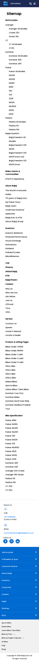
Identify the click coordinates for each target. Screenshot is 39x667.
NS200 (12, 79)
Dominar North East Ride (17, 401)
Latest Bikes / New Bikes (17, 390)
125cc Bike (10, 370)
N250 (11, 110)
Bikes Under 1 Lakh (14, 355)
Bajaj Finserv (11, 280)
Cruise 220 (14, 33)
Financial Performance (16, 237)
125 (10, 95)
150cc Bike (10, 374)
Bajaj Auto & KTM (13, 218)
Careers (5, 594)
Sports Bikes (11, 386)
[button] (34, 3)
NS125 (12, 103)
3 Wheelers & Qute (10, 559)
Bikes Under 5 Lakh (14, 362)
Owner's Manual (13, 332)
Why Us (9, 289)
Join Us (8, 301)
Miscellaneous (12, 256)
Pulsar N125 (10, 452)
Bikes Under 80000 (14, 351)
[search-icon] (26, 3)
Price (4, 615)
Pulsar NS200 (11, 432)
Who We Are (11, 293)
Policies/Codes (12, 253)
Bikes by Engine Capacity (12, 638)
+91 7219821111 (9, 517)
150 (10, 91)
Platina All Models (17, 122)
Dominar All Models (18, 56)
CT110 (11, 48)
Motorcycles (7, 552)
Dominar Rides (12, 397)
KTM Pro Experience (14, 179)
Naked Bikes (11, 382)
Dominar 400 (15, 60)
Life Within (10, 297)
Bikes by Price (7, 634)
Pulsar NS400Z (12, 448)
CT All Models (15, 44)
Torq (7, 308)
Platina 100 (14, 130)
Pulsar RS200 (11, 428)
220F (11, 99)
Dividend (9, 249)
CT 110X (8, 486)
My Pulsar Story (12, 202)
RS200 (12, 75)
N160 (11, 87)
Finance (9, 267)
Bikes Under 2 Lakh (14, 359)
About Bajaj (7, 573)
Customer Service (9, 566)
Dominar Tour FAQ (14, 393)
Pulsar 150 (10, 436)
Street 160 (14, 37)
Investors (6, 580)
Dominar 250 (15, 64)
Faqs (3, 645)
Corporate (6, 587)
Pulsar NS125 (11, 440)
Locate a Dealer (13, 335)
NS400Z (12, 107)
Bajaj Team (10, 206)
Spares (8, 328)
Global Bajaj (11, 272)
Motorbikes (16, 4)
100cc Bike (10, 366)
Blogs (4, 649)
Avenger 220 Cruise (14, 471)
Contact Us (11, 324)
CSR (7, 263)
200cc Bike (10, 378)
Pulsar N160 (10, 421)
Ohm (7, 312)
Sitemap (5, 608)
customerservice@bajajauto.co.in (19, 533)
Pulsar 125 (10, 444)
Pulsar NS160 (11, 424)
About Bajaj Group (14, 222)
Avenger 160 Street (14, 475)
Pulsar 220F (10, 459)
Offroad (9, 304)
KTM (7, 276)
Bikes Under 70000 (14, 347)
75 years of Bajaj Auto (16, 198)
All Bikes (5, 642)
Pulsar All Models (17, 72)
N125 (11, 114)
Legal (4, 601)
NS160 (11, 83)
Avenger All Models (18, 29)
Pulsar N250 (11, 455)
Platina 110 (14, 126)
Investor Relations (14, 233)
